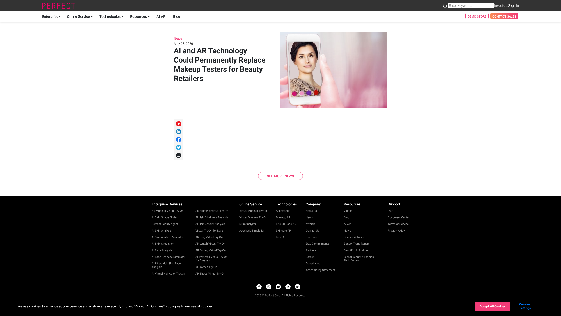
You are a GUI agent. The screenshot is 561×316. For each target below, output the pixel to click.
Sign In (513, 6)
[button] (445, 6)
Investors (501, 6)
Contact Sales (504, 16)
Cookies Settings (525, 306)
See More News (280, 176)
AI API (161, 16)
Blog (176, 16)
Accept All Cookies (492, 306)
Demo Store (477, 16)
